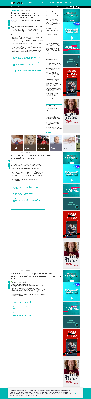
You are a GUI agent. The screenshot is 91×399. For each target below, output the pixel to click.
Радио (59, 2)
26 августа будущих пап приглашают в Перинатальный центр (23, 193)
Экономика (14, 6)
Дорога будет (38, 25)
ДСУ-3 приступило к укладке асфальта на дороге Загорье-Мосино (53, 123)
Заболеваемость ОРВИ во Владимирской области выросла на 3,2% (54, 112)
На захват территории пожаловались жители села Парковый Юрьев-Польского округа (53, 117)
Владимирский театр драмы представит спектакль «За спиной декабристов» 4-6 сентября (54, 128)
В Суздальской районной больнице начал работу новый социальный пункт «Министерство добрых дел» (27, 64)
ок (77, 392)
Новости (30, 2)
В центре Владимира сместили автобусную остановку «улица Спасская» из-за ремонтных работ (54, 63)
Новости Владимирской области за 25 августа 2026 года (27, 70)
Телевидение (41, 2)
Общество (20, 6)
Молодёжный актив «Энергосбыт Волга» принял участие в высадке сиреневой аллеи (54, 89)
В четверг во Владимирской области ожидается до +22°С (53, 12)
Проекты (51, 2)
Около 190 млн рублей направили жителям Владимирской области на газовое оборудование (54, 107)
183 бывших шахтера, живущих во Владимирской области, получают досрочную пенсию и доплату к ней (27, 200)
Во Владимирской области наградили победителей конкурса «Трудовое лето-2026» (27, 301)
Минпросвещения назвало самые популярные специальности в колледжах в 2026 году (54, 102)
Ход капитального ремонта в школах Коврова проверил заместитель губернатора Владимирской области (53, 57)
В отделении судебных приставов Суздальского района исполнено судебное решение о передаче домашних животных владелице (27, 314)
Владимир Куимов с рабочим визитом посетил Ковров (26, 307)
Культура (26, 6)
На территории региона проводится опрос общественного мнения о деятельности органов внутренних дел (52, 96)
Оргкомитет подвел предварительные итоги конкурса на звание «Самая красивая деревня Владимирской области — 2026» (54, 74)
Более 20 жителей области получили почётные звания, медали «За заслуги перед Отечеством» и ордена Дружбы (53, 43)
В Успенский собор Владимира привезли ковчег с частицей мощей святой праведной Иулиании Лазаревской (27, 187)
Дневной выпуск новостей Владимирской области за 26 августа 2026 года (53, 68)
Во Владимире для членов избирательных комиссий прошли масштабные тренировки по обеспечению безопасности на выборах (54, 51)
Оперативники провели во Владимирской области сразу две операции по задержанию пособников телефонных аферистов (54, 29)
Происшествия (37, 6)
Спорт (31, 6)
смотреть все (48, 132)
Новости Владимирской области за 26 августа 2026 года (54, 16)
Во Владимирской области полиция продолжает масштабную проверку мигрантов (27, 57)
